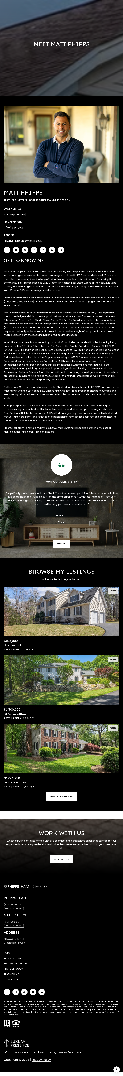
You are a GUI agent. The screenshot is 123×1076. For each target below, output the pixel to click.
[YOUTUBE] (16, 250)
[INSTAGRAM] (34, 250)
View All (61, 543)
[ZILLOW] (25, 250)
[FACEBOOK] (7, 250)
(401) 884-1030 (12, 904)
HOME (7, 952)
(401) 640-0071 (14, 227)
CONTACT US (11, 979)
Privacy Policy (41, 1060)
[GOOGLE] (52, 250)
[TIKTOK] (43, 250)
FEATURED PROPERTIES (16, 963)
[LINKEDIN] (61, 250)
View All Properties (62, 796)
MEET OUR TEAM (12, 958)
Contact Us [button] (61, 859)
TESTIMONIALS (11, 974)
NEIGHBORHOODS (13, 968)
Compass (89, 1001)
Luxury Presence (69, 1052)
